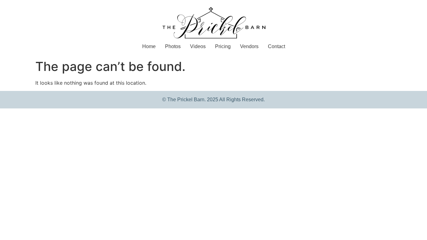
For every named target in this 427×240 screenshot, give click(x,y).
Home (149, 46)
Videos (198, 46)
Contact (276, 46)
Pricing (223, 46)
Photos (173, 46)
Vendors (249, 46)
